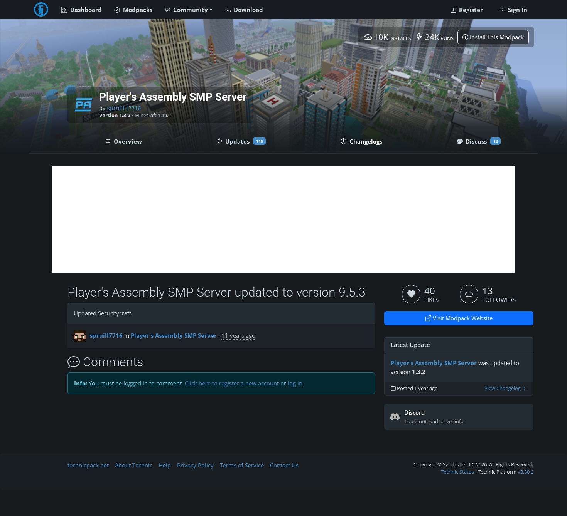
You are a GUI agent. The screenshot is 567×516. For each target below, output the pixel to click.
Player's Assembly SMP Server (174, 335)
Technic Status (457, 471)
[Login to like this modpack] (411, 294)
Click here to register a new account (232, 383)
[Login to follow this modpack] (469, 294)
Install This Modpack (496, 37)
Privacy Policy (195, 465)
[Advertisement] (283, 219)
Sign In (516, 9)
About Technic (133, 465)
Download (247, 9)
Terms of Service (242, 465)
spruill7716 (124, 108)
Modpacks (137, 9)
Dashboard (85, 9)
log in (295, 383)
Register (470, 9)
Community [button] (190, 9)
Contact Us (284, 465)
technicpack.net (88, 465)
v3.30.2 (525, 471)
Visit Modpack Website (462, 318)
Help (165, 465)
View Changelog (503, 388)
